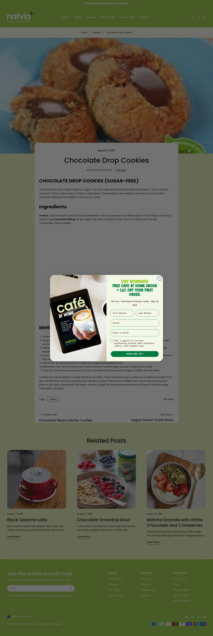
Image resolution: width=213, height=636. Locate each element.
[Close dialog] (159, 278)
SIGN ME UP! (135, 354)
